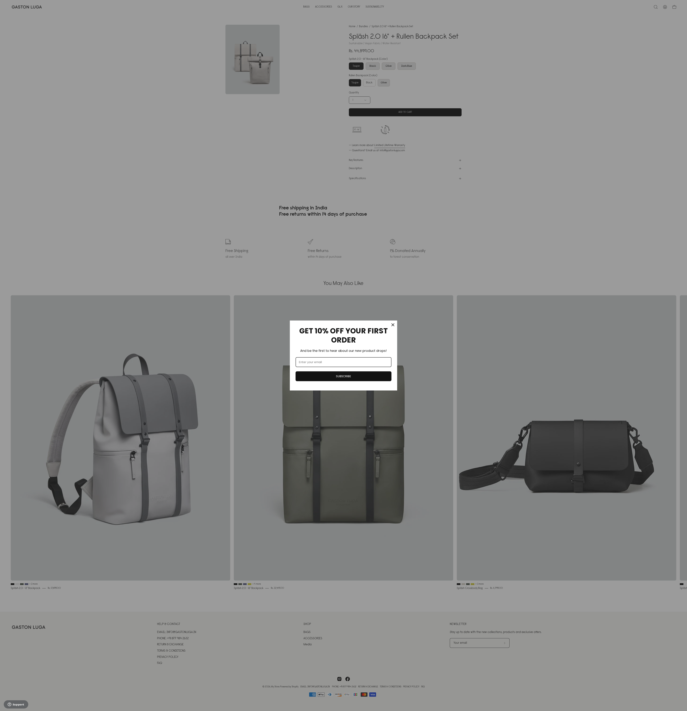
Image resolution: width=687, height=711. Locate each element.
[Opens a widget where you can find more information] (16, 704)
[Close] (393, 325)
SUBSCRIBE (343, 376)
